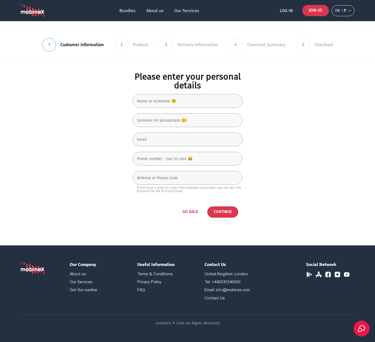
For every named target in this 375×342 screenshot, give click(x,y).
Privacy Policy (149, 282)
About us (154, 10)
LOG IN (286, 10)
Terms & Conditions (155, 274)
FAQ (141, 290)
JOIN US (315, 10)
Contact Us (215, 298)
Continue (223, 211)
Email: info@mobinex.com (227, 290)
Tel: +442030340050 (222, 282)
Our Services (186, 10)
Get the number (83, 290)
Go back (190, 211)
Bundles (127, 10)
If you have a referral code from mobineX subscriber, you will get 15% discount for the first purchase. (189, 189)
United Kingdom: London (226, 274)
